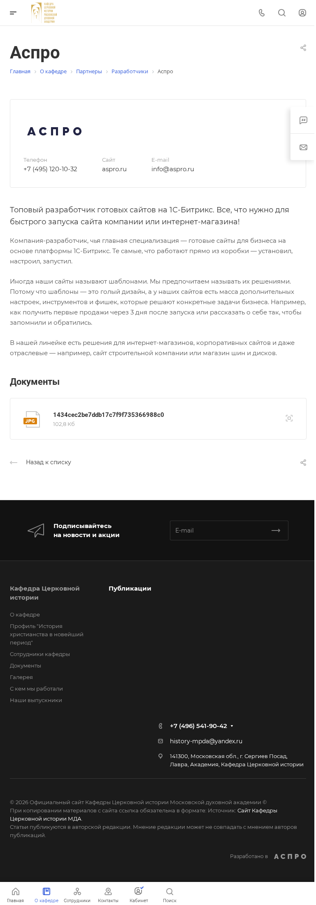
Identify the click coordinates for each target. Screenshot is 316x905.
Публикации (130, 588)
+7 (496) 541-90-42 (198, 726)
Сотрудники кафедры (40, 654)
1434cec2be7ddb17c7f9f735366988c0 (108, 415)
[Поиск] (282, 13)
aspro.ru (114, 169)
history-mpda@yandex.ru (206, 741)
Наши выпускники (36, 700)
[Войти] (302, 13)
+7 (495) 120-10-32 (50, 169)
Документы (25, 665)
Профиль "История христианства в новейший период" (47, 634)
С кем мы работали (36, 688)
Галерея (21, 677)
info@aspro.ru (172, 169)
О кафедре (25, 614)
